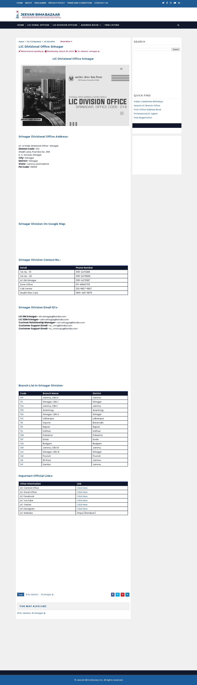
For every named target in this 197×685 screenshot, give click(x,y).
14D (22, 455)
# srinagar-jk (47, 594)
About (28, 2)
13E (21, 422)
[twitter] (163, 3)
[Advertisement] (73, 194)
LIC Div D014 (49, 41)
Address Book (90, 25)
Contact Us (101, 2)
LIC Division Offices (65, 25)
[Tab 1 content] (144, 125)
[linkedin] (179, 3)
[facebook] (167, 3)
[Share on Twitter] (118, 595)
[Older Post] (127, 599)
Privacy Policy (56, 2)
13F (21, 426)
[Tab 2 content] (169, 125)
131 (21, 401)
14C (22, 451)
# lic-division (32, 594)
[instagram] (170, 3)
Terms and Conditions (79, 2)
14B (22, 447)
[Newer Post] (18, 599)
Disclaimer (40, 2)
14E (21, 460)
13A (22, 414)
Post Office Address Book (147, 109)
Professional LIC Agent (146, 113)
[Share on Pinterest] (122, 595)
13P (21, 439)
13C (22, 418)
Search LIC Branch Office (147, 105)
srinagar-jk (94, 51)
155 (22, 410)
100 (21, 397)
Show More (65, 41)
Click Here (82, 487)
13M (22, 435)
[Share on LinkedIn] (127, 595)
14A (22, 443)
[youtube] (175, 3)
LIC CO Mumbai (34, 41)
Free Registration (143, 117)
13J (21, 430)
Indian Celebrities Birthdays (148, 101)
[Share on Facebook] (113, 595)
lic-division (83, 51)
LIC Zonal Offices (38, 25)
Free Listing (112, 25)
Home (20, 2)
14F (21, 464)
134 (22, 405)
